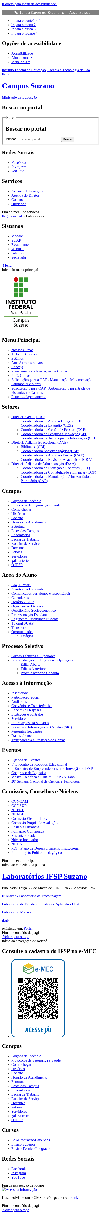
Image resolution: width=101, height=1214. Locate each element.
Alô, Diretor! (21, 585)
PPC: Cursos (20, 375)
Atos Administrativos (27, 363)
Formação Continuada (27, 831)
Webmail (17, 249)
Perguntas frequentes (26, 731)
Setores (16, 552)
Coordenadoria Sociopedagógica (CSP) (50, 451)
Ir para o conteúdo (26, 20)
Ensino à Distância (25, 827)
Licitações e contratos (27, 714)
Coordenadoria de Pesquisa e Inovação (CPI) (54, 434)
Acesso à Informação (27, 191)
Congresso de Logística (28, 773)
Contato (17, 200)
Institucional (20, 693)
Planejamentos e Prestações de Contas (39, 371)
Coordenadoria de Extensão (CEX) (47, 425)
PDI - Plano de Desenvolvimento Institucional (45, 848)
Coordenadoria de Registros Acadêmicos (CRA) (56, 459)
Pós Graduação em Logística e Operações (42, 660)
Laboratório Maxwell (17, 912)
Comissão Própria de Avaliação (34, 823)
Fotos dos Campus (25, 531)
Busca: (11, 139)
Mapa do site (20, 62)
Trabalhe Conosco (24, 354)
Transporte (19, 627)
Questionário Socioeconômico (33, 610)
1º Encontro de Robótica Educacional (39, 764)
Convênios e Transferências (31, 706)
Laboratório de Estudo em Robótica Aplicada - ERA (41, 904)
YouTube (18, 1177)
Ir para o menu (23, 25)
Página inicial (12, 216)
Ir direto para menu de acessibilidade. (29, 4)
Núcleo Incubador (24, 840)
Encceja (17, 367)
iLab (5, 920)
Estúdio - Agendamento (28, 397)
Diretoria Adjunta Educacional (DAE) (39, 442)
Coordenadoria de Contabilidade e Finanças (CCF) (58, 472)
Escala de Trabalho (25, 539)
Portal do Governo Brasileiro (39, 12)
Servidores (19, 556)
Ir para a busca (23, 29)
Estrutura (18, 526)
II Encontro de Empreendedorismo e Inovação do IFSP (52, 769)
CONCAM (19, 801)
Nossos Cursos (22, 350)
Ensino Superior (23, 1144)
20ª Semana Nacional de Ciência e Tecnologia (45, 781)
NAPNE (17, 810)
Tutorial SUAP (22, 623)
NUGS (16, 844)
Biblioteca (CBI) (33, 447)
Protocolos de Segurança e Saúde (36, 505)
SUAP (16, 240)
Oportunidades (22, 632)
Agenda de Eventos (25, 760)
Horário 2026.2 (22, 602)
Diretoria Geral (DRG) (28, 417)
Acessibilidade (22, 53)
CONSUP (19, 806)
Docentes (18, 548)
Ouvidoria (18, 204)
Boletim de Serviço (25, 543)
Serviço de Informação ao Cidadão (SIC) (41, 727)
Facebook (18, 1169)
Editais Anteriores (34, 669)
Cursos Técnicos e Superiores (33, 656)
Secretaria (18, 257)
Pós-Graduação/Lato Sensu (31, 1140)
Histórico (18, 514)
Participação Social (25, 697)
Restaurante (20, 245)
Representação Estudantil (30, 615)
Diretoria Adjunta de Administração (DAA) (43, 464)
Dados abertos (21, 736)
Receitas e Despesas (26, 710)
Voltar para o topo (15, 937)
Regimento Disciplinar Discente (34, 619)
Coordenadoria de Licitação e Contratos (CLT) (55, 468)
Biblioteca (18, 253)
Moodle (17, 236)
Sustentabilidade (23, 835)
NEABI (17, 814)
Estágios (17, 358)
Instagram (18, 1173)
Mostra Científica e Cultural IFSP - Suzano (43, 777)
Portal (28, 928)
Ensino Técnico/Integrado (30, 1149)
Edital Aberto (30, 664)
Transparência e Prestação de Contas (38, 740)
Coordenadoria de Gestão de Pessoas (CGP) (53, 430)
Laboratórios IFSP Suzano (44, 876)
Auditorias (19, 702)
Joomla (73, 1198)
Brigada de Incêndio (26, 501)
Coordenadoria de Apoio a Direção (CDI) (51, 421)
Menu (7, 265)
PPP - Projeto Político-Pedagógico (36, 853)
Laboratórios (20, 535)
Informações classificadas (30, 723)
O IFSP (17, 565)
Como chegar (21, 509)
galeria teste (20, 560)
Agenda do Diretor (25, 195)
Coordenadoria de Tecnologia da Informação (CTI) (58, 438)
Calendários (20, 598)
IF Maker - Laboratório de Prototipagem (31, 896)
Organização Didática (27, 606)
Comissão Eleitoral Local (30, 818)
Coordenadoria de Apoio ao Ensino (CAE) (52, 455)
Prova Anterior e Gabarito (40, 673)
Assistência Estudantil (27, 589)
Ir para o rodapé (24, 33)
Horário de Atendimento (29, 522)
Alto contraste (21, 58)
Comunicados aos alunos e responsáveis (40, 593)
